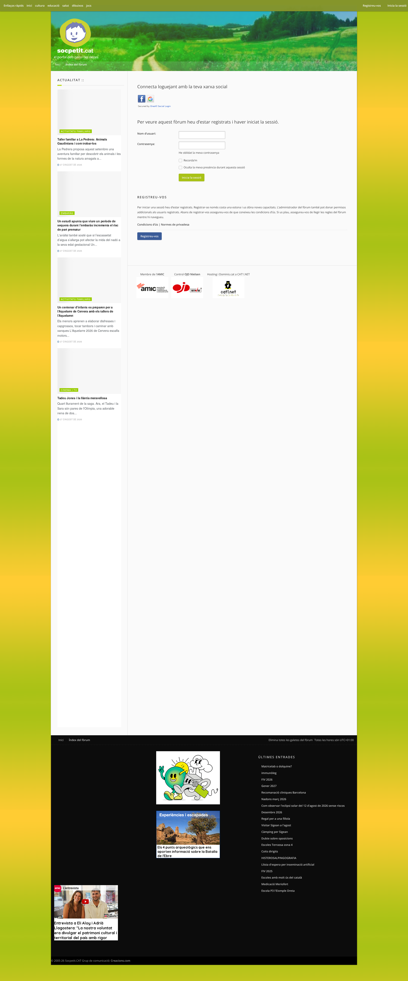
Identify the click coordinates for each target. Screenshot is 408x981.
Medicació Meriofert (274, 884)
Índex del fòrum (79, 740)
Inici (61, 740)
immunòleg (268, 773)
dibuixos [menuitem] (77, 5)
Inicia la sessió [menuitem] (397, 5)
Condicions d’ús (147, 224)
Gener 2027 (268, 786)
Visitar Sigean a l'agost (276, 825)
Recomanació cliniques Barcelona (283, 792)
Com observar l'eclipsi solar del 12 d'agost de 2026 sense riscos (303, 806)
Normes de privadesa (175, 224)
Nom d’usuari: (146, 133)
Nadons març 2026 (273, 799)
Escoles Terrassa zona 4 (277, 845)
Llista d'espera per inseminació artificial (287, 864)
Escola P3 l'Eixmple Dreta (278, 891)
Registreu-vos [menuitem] (372, 5)
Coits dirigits (269, 851)
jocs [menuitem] (88, 5)
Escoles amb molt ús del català (281, 877)
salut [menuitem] (65, 5)
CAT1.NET (243, 274)
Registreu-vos (149, 236)
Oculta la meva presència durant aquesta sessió (214, 167)
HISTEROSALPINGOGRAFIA (278, 858)
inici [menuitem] (29, 5)
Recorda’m (190, 160)
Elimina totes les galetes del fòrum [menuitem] (291, 740)
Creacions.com (120, 961)
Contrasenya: (146, 144)
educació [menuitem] (54, 5)
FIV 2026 (266, 779)
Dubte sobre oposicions (277, 838)
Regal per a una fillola (275, 819)
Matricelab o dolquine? (276, 766)
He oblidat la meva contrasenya (199, 153)
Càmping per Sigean (274, 832)
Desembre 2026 (271, 812)
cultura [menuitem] (40, 5)
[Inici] (76, 39)
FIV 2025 (266, 871)
